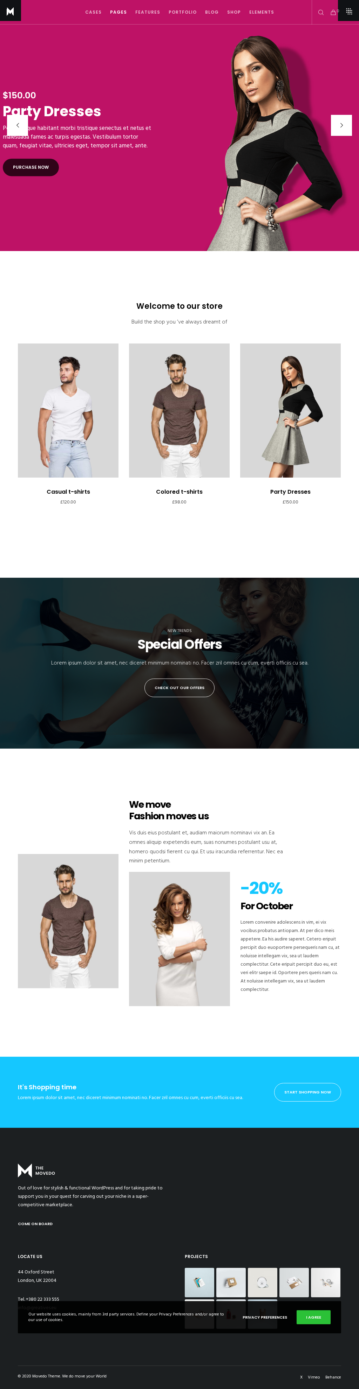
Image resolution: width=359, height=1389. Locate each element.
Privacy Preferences (265, 1317)
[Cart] (330, 12)
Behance (333, 1377)
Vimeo (314, 1377)
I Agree (313, 1317)
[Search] (318, 12)
